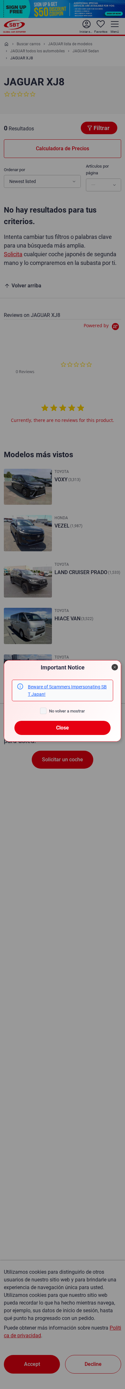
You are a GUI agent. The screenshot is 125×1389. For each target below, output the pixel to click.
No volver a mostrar (67, 711)
